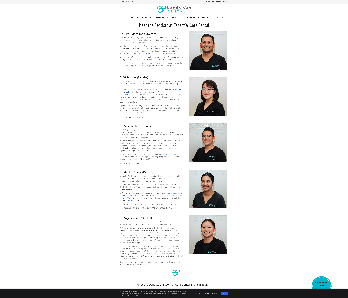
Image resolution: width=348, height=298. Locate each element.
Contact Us (219, 17)
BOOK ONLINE (125, 2)
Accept (225, 293)
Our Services (159, 17)
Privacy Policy (135, 295)
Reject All (197, 293)
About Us (134, 17)
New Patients (207, 17)
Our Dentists (146, 17)
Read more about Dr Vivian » (132, 117)
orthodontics (157, 53)
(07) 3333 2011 (217, 2)
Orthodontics (172, 17)
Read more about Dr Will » (131, 163)
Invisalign (147, 53)
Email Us (134, 2)
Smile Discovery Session (189, 17)
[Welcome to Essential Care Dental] (174, 14)
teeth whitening (175, 154)
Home (126, 17)
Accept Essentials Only (211, 293)
